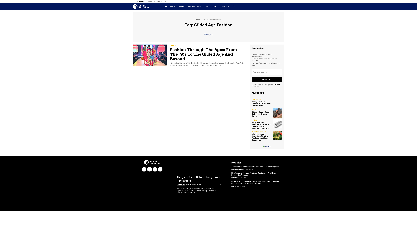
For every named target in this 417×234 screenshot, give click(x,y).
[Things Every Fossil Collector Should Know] (277, 112)
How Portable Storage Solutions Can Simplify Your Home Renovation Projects (253, 174)
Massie (188, 184)
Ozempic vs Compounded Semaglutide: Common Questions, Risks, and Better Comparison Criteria (255, 182)
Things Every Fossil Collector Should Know (261, 114)
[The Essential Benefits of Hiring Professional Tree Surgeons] (277, 135)
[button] (234, 6)
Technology (256, 120)
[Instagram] (277, 1)
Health (254, 109)
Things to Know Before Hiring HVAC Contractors (261, 104)
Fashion (173, 45)
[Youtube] (282, 1)
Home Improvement (259, 131)
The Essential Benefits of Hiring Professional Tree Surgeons (260, 137)
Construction (256, 99)
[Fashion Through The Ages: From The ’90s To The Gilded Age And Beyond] (150, 55)
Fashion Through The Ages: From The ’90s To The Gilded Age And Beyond (203, 54)
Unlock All (266, 79)
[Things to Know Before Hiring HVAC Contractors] (277, 102)
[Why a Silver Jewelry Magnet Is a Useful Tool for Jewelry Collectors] (277, 123)
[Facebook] (275, 1)
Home (197, 19)
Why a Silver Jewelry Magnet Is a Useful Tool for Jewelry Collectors (261, 125)
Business (234, 178)
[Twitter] (280, 1)
